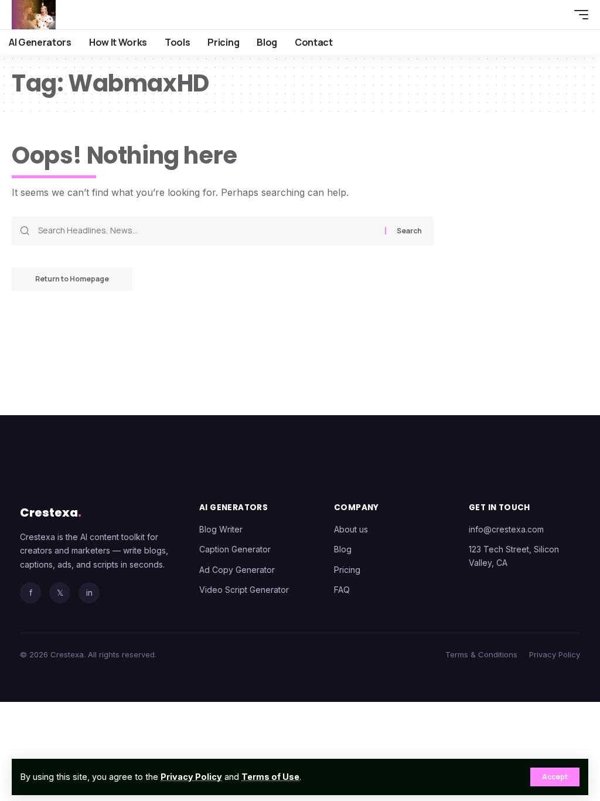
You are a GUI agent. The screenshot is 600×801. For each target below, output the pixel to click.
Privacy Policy (191, 777)
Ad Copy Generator (237, 570)
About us (351, 529)
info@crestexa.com (506, 529)
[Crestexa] (34, 14)
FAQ (342, 590)
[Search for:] (207, 231)
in (89, 593)
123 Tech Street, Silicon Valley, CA (514, 555)
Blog (343, 549)
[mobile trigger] (578, 14)
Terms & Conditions (481, 654)
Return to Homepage (72, 279)
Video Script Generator (244, 590)
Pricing (347, 570)
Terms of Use (270, 777)
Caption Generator (235, 549)
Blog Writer (221, 529)
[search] (556, 14)
